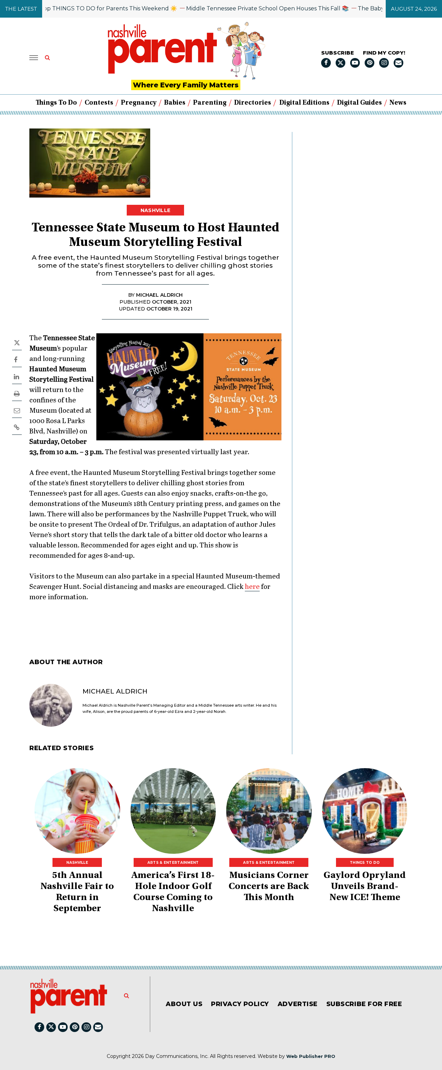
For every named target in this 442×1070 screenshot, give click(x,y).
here (252, 587)
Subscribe (337, 52)
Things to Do (56, 102)
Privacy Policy (240, 1004)
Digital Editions (304, 102)
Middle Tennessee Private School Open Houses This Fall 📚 (250, 8)
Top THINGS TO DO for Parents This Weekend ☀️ (91, 8)
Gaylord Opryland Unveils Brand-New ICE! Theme (365, 887)
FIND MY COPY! (384, 52)
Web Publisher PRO (310, 1056)
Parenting (210, 102)
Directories (252, 102)
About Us (184, 1004)
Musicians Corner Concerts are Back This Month (269, 887)
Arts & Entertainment (173, 862)
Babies (174, 102)
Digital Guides (359, 102)
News (398, 102)
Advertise (298, 1004)
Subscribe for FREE (364, 1004)
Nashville (156, 210)
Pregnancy (138, 102)
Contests (99, 102)
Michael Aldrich (115, 691)
